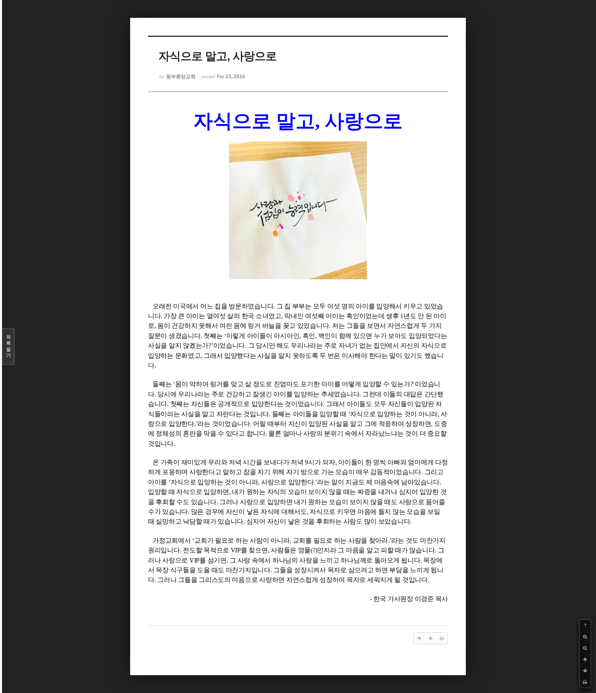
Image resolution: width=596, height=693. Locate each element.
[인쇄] (585, 682)
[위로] (585, 659)
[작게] (585, 648)
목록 (8, 346)
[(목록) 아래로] (585, 670)
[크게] (585, 636)
